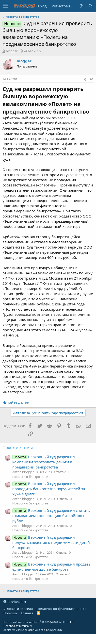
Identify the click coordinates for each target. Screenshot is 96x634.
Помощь (10, 613)
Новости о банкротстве (30, 476)
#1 (92, 79)
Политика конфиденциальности (61, 608)
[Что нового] (81, 6)
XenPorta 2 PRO (13, 630)
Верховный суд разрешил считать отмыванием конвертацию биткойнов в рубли (51, 515)
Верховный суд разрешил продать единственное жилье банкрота (51, 567)
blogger (11, 51)
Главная (27, 613)
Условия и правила (18, 608)
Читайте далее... (17, 402)
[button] (5, 6)
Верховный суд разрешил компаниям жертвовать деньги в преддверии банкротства (43, 461)
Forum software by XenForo (39, 622)
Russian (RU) (16, 602)
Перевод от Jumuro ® (17, 626)
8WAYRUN (55, 630)
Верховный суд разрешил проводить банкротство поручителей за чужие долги (48, 488)
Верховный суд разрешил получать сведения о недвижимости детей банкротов (51, 542)
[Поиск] (90, 6)
